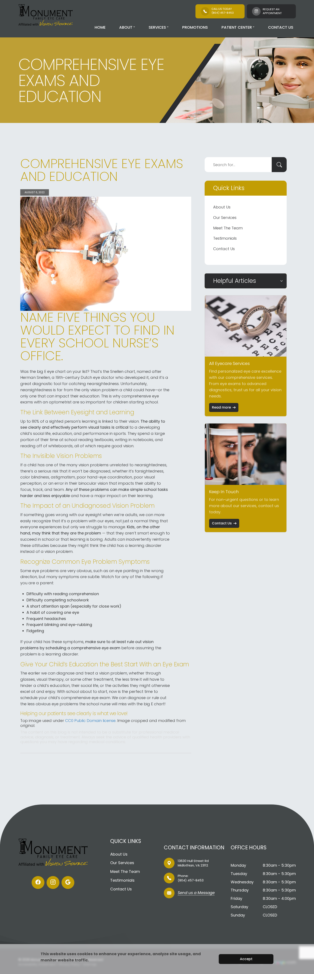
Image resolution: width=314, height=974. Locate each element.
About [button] (125, 27)
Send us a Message (196, 893)
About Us (221, 207)
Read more (221, 407)
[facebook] (38, 882)
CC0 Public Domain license (90, 720)
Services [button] (157, 27)
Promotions (195, 27)
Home (100, 27)
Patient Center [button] (237, 27)
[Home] (45, 15)
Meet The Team (228, 228)
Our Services (224, 217)
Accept (246, 958)
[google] (68, 882)
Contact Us (280, 27)
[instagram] (53, 882)
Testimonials (225, 238)
